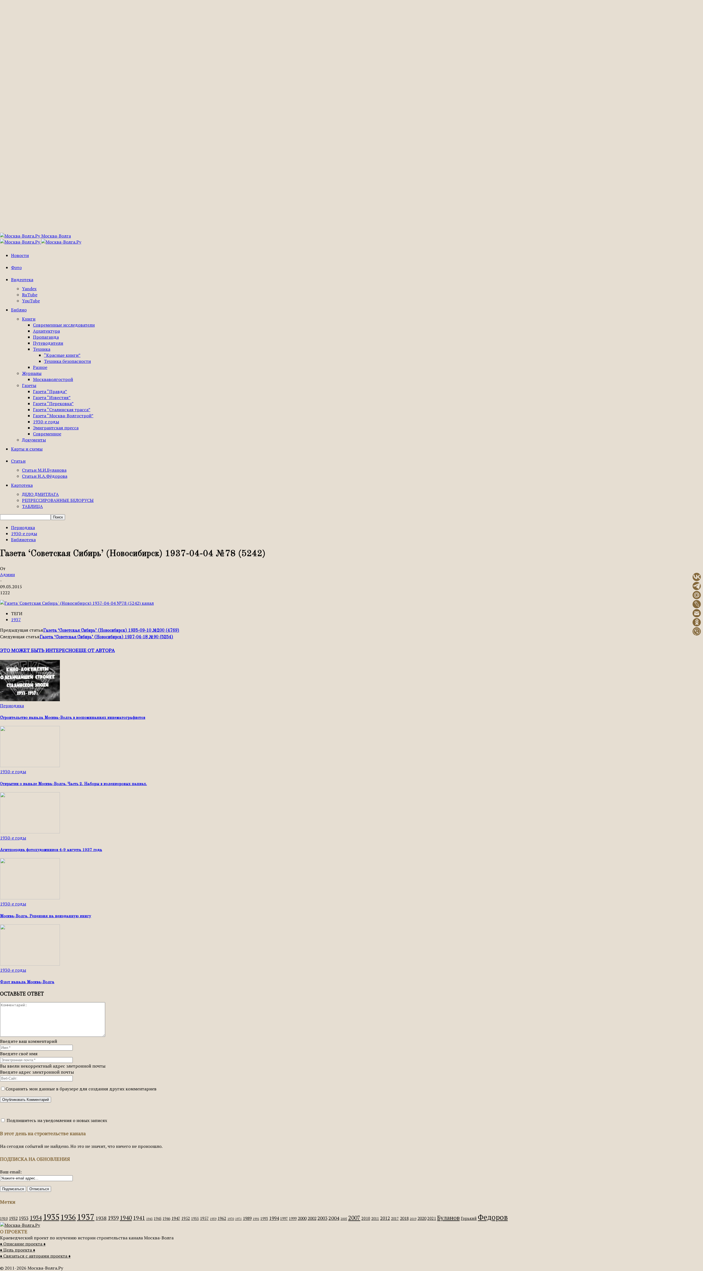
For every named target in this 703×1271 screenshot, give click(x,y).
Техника (41, 349)
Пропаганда (46, 337)
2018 (404, 1218)
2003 (322, 1218)
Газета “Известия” (52, 397)
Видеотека (22, 280)
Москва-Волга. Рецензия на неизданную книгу (45, 916)
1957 (204, 1218)
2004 (333, 1218)
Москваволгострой (53, 379)
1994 (274, 1218)
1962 (221, 1218)
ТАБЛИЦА (32, 506)
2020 (421, 1218)
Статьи (18, 461)
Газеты (29, 385)
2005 (344, 1219)
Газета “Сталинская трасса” (61, 410)
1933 (24, 1218)
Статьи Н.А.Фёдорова (44, 476)
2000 (302, 1218)
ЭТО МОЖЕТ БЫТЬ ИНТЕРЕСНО (38, 650)
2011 (375, 1218)
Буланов (448, 1218)
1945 (157, 1218)
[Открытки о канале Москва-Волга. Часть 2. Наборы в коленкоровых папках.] (30, 765)
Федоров (493, 1217)
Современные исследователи (64, 325)
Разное (40, 367)
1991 (256, 1219)
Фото (16, 267)
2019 (413, 1219)
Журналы (31, 373)
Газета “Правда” (50, 391)
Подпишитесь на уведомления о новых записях (56, 1120)
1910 (4, 1218)
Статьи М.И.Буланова (44, 470)
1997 (284, 1218)
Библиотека (23, 540)
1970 (230, 1219)
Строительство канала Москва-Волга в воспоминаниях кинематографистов (72, 718)
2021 (431, 1218)
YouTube (31, 301)
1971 (238, 1219)
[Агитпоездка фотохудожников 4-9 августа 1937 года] (30, 832)
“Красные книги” (62, 355)
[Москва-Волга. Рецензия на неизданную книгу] (30, 898)
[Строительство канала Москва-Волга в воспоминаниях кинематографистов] (30, 700)
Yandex (29, 289)
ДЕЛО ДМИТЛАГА (40, 494)
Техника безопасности (67, 361)
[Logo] (20, 242)
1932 (13, 1218)
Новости (20, 255)
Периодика (23, 527)
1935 (51, 1217)
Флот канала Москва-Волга (27, 982)
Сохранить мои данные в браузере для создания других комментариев (81, 1089)
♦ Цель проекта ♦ (17, 1250)
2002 (312, 1218)
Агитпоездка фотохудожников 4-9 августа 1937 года (51, 850)
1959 (213, 1219)
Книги (28, 319)
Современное (47, 434)
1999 (293, 1218)
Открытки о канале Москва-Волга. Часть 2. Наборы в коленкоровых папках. (73, 784)
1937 (16, 620)
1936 (68, 1217)
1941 (139, 1218)
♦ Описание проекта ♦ (23, 1244)
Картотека (22, 485)
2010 (365, 1218)
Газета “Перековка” (53, 403)
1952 (185, 1218)
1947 (175, 1218)
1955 (195, 1218)
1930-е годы (46, 422)
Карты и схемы (27, 449)
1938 (101, 1218)
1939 (113, 1218)
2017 (395, 1218)
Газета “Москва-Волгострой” (63, 416)
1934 (36, 1218)
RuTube (29, 295)
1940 (126, 1218)
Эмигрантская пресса (56, 428)
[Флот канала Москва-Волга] (30, 964)
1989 (247, 1218)
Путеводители (48, 343)
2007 (354, 1218)
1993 (264, 1218)
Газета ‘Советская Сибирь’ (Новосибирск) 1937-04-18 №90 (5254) (106, 637)
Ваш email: (11, 1172)
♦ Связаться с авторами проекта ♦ (35, 1256)
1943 (149, 1219)
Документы (34, 440)
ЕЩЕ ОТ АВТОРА (95, 650)
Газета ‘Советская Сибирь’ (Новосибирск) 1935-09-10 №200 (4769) (111, 630)
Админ (7, 574)
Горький (469, 1218)
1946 (166, 1218)
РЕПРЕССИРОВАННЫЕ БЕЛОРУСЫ (58, 500)
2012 (385, 1218)
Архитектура (46, 331)
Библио (19, 310)
